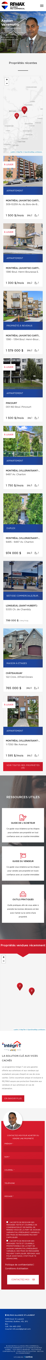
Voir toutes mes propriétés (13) (23, 767)
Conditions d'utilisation (16, 1269)
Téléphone (9, 1183)
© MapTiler (19, 152)
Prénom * (8, 1144)
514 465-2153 (8, 35)
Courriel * (9, 1170)
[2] (31, 995)
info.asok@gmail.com (9, 39)
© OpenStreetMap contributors (32, 152)
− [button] (7, 83)
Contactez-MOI (20, 1280)
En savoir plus (13, 1099)
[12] (24, 114)
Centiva (28, 1357)
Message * (9, 1196)
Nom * (7, 1157)
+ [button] (7, 79)
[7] (20, 990)
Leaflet (12, 152)
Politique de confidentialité (19, 1265)
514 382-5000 (8, 37)
